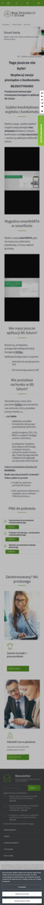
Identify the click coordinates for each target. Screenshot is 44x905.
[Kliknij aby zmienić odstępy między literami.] (42, 96)
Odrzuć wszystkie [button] (22, 894)
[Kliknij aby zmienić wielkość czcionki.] (42, 93)
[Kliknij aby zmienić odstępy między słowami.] (42, 103)
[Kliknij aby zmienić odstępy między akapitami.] (42, 106)
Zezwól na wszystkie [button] (22, 901)
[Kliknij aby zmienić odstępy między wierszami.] (42, 100)
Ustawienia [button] (22, 887)
